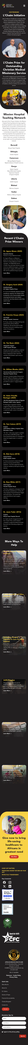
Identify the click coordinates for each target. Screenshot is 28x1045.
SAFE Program (9, 680)
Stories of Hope (6, 994)
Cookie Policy (17, 975)
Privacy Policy (13, 977)
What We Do (5, 984)
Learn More (6, 273)
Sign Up (23, 1036)
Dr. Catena (4, 991)
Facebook (6, 883)
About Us (4, 988)
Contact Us (5, 1005)
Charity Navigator (6, 1001)
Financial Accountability (8, 998)
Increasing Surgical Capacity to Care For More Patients (13, 639)
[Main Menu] (24, 6)
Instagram (11, 883)
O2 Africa (7, 723)
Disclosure (9, 975)
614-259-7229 (14, 970)
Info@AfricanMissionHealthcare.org (14, 968)
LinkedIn (11, 886)
